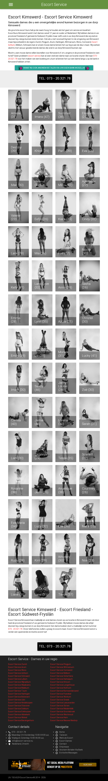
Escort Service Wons (17, 670)
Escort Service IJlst (16, 699)
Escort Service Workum (60, 696)
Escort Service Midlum (60, 673)
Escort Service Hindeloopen (20, 702)
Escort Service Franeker (60, 693)
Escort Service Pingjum (60, 664)
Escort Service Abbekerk (19, 714)
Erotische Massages (68, 752)
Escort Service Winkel (17, 717)
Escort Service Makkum (18, 688)
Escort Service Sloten (59, 705)
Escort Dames (65, 741)
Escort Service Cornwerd (61, 670)
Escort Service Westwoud (61, 714)
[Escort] (54, 769)
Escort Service (54, 4)
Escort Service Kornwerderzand (64, 691)
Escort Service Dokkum (18, 708)
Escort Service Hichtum (60, 688)
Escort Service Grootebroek (62, 711)
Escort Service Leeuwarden (62, 702)
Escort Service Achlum (18, 673)
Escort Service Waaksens (19, 685)
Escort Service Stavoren (19, 705)
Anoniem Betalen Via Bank (71, 749)
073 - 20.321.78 (15, 629)
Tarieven (63, 735)
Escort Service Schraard (19, 676)
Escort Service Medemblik (61, 708)
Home (62, 732)
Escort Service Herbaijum (61, 679)
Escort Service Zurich (17, 664)
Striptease (64, 746)
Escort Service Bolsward (19, 696)
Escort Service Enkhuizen (19, 711)
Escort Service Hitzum (60, 682)
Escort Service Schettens (61, 676)
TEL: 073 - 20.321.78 (55, 78)
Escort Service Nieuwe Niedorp (63, 720)
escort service (34, 56)
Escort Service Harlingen (19, 693)
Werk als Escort (66, 738)
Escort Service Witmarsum (62, 667)
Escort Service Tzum (17, 691)
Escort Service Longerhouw (62, 685)
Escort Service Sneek (59, 699)
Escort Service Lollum (17, 679)
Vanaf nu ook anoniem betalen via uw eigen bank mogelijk (54, 68)
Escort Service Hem (59, 717)
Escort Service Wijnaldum (19, 682)
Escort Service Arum (17, 667)
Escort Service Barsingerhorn (21, 720)
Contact (63, 744)
